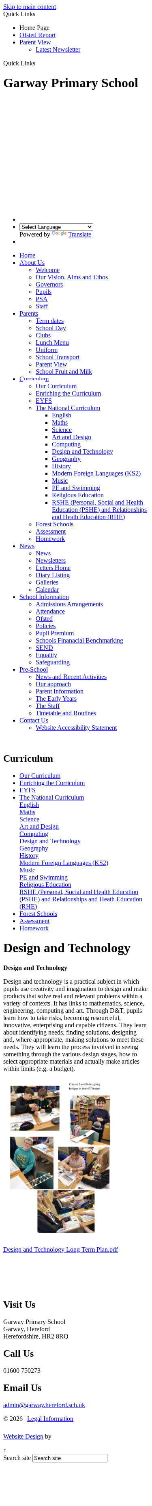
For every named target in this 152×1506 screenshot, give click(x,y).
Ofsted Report (37, 34)
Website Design (23, 1436)
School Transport (57, 357)
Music (60, 480)
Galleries (47, 582)
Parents (28, 313)
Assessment (51, 531)
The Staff (48, 705)
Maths (60, 422)
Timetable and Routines (66, 713)
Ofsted (44, 618)
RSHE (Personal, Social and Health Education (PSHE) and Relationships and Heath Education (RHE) (99, 509)
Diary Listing (53, 575)
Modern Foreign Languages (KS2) (96, 473)
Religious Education (78, 495)
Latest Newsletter (58, 49)
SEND (44, 647)
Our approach (53, 684)
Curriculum (34, 378)
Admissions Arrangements (69, 604)
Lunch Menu (52, 342)
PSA (42, 298)
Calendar (47, 589)
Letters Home (53, 567)
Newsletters (51, 560)
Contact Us (33, 720)
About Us (32, 262)
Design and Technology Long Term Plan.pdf (60, 1249)
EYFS (44, 400)
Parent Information (59, 691)
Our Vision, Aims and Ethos (72, 277)
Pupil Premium (55, 633)
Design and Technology (82, 451)
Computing (66, 444)
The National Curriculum (68, 407)
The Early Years (56, 698)
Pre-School (33, 669)
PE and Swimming (76, 487)
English (61, 415)
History (61, 466)
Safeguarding (53, 662)
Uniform (47, 349)
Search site (17, 1457)
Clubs (43, 335)
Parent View (35, 42)
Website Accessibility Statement (76, 727)
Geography (66, 458)
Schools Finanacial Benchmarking (79, 640)
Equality (46, 654)
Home (27, 255)
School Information (44, 596)
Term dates (50, 320)
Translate (79, 234)
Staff (42, 306)
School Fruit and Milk (64, 371)
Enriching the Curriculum (68, 393)
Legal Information (50, 1418)
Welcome (48, 269)
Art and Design (71, 437)
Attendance (50, 611)
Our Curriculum (56, 386)
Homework (50, 538)
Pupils (43, 291)
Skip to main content (29, 6)
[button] (38, 63)
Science (62, 429)
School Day (51, 328)
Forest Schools (54, 524)
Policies (46, 625)
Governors (49, 284)
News (26, 545)
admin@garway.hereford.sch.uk (44, 1404)
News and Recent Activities (71, 676)
